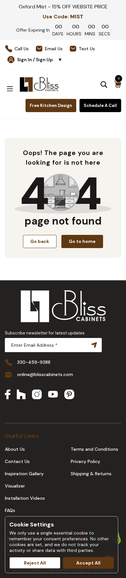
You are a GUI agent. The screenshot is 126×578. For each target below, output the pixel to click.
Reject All (35, 563)
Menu (9, 88)
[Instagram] (37, 395)
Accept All (88, 563)
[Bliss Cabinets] (39, 84)
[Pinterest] (69, 395)
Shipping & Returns (91, 474)
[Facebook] (7, 395)
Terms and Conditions (94, 449)
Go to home (82, 241)
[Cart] (117, 84)
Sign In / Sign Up (39, 60)
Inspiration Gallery (24, 474)
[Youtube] (53, 395)
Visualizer (15, 486)
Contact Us (17, 461)
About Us (15, 449)
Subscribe (93, 345)
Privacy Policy (85, 461)
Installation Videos (25, 498)
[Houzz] (21, 395)
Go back (39, 241)
